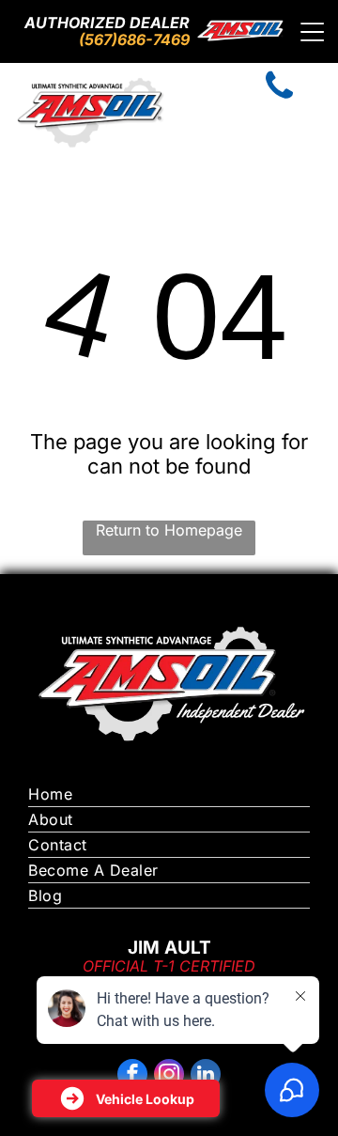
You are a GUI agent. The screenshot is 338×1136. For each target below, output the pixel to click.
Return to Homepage (169, 530)
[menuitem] (168, 794)
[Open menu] (312, 32)
